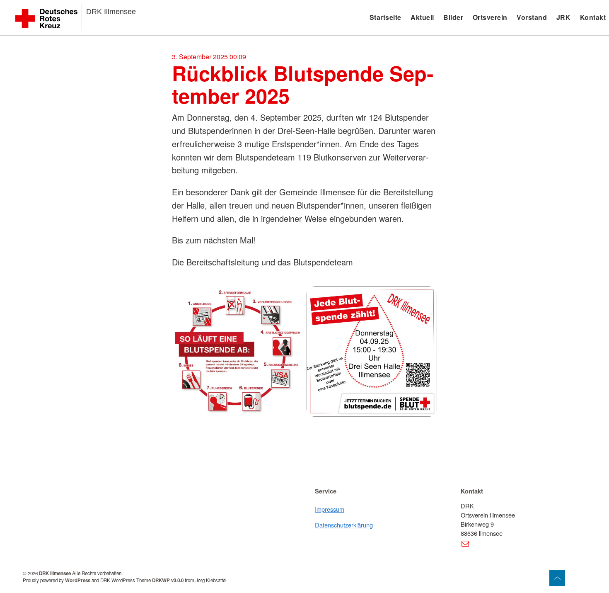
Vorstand (532, 17)
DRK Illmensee (111, 11)
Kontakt (593, 17)
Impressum (329, 509)
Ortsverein (490, 17)
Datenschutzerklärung (344, 524)
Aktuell (422, 17)
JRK (563, 17)
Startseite (385, 17)
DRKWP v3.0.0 (168, 580)
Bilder (453, 17)
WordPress (77, 580)
